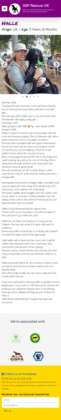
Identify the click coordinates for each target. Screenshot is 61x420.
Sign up (7, 410)
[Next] (56, 64)
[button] (4, 8)
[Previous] (4, 64)
